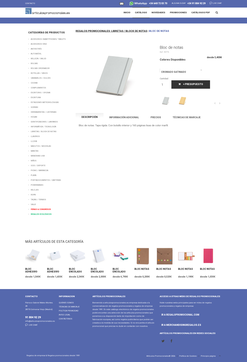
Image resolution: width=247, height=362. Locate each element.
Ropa (33, 195)
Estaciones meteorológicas (45, 102)
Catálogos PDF (200, 12)
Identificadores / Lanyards (44, 122)
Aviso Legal (64, 315)
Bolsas (34, 63)
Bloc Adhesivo (31, 270)
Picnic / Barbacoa (39, 170)
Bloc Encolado (75, 270)
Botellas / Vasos (39, 73)
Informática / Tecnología (43, 127)
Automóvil (36, 54)
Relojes (35, 190)
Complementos (38, 88)
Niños (33, 161)
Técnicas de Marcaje (69, 307)
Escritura (36, 97)
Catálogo (141, 12)
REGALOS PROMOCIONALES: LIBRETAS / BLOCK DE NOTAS (111, 31)
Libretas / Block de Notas (43, 131)
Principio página (208, 356)
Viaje (33, 204)
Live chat (217, 3)
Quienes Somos (66, 303)
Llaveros (35, 136)
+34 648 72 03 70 (157, 3)
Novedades (158, 12)
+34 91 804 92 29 (196, 3)
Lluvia (34, 141)
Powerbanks (37, 185)
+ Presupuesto (193, 84)
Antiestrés (36, 49)
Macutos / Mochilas (41, 146)
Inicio (127, 12)
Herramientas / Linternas (43, 112)
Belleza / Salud (38, 59)
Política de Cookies (188, 356)
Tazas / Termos (38, 200)
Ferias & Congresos (41, 209)
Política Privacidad (68, 311)
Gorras (34, 107)
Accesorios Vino (39, 44)
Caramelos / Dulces (41, 78)
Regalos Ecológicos (41, 214)
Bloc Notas (141, 269)
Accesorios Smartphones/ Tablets (48, 39)
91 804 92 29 (33, 317)
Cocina (34, 83)
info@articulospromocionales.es (40, 321)
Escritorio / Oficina (40, 93)
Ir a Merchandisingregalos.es (170, 325)
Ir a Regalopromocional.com (170, 314)
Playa (33, 175)
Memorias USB (38, 156)
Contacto (30, 3)
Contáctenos (65, 319)
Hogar (34, 117)
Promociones (178, 12)
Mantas (34, 151)
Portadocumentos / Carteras (46, 180)
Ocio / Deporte (38, 165)
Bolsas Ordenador (40, 68)
